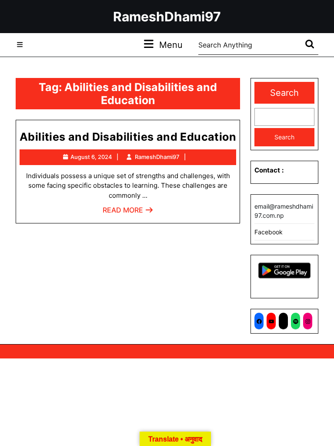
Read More (128, 212)
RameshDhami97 (167, 16)
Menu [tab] (171, 44)
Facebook (268, 232)
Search (284, 93)
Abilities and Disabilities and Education (128, 136)
